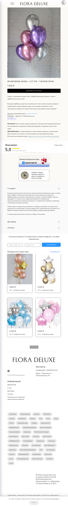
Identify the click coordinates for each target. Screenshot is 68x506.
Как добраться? (11, 119)
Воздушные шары (22, 423)
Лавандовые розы (23, 454)
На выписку (27, 432)
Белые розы (48, 454)
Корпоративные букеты (29, 427)
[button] (25, 175)
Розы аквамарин (27, 441)
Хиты (41, 450)
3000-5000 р (47, 414)
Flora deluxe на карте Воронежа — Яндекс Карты (34, 152)
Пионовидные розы (22, 458)
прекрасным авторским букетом (37, 136)
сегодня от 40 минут (31, 114)
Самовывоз (10, 116)
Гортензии (36, 436)
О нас (9, 388)
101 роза (11, 423)
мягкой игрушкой (54, 136)
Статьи (11, 463)
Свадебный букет (14, 427)
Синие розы (51, 441)
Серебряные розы (14, 441)
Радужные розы (13, 445)
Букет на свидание (45, 427)
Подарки (34, 423)
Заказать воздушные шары (29, 159)
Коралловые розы (37, 458)
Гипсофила (49, 458)
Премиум (32, 418)
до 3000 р (36, 414)
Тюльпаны (25, 445)
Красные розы (36, 454)
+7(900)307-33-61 (52, 370)
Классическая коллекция (41, 432)
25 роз (48, 418)
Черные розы (40, 441)
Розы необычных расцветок (27, 450)
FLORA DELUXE (34, 4)
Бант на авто (25, 436)
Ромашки (11, 454)
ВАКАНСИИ (11, 385)
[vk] (8, 371)
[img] (12, 3)
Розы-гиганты (47, 436)
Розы (40, 418)
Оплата (10, 394)
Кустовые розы (36, 445)
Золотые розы (50, 450)
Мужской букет (13, 436)
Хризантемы (12, 450)
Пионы (11, 458)
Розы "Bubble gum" (50, 445)
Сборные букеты (25, 414)
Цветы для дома (45, 423)
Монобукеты (12, 414)
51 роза (56, 418)
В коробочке (22, 418)
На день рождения (14, 432)
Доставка (10, 114)
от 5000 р (11, 418)
